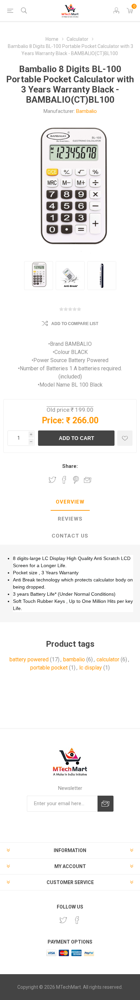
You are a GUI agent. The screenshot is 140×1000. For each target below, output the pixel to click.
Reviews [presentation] (70, 519)
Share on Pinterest (76, 480)
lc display (90, 667)
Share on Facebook (64, 480)
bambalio (74, 659)
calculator (108, 659)
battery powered (29, 659)
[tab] (70, 502)
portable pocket (49, 667)
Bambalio (86, 111)
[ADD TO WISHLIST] (125, 438)
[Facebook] (77, 920)
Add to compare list (74, 323)
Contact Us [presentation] (70, 536)
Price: (53, 420)
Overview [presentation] (70, 502)
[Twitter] (63, 920)
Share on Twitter (52, 480)
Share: (70, 466)
